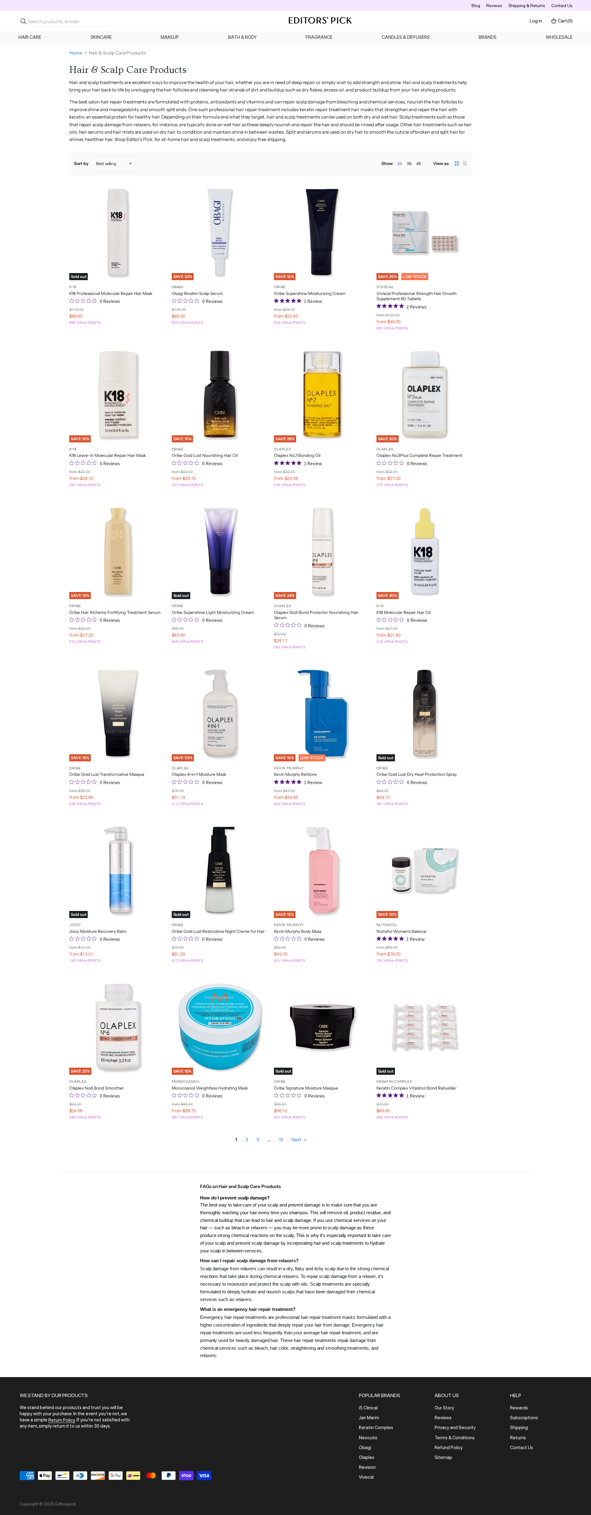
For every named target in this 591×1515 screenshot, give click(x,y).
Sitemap (443, 1457)
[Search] (23, 21)
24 (399, 163)
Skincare (101, 37)
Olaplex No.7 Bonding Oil (297, 455)
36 (409, 163)
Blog (476, 5)
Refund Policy (449, 1447)
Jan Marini (369, 1417)
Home (75, 52)
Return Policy (61, 1420)
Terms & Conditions (455, 1437)
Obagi (365, 1447)
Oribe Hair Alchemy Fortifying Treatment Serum (114, 612)
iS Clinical (368, 1408)
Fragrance (319, 37)
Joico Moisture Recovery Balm (98, 931)
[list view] (465, 163)
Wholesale (559, 37)
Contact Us (562, 5)
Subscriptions (524, 1417)
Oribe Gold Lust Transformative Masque (106, 774)
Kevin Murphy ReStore (295, 774)
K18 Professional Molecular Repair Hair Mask (110, 293)
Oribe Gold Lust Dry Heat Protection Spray (416, 774)
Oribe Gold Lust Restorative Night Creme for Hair (218, 931)
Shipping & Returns (527, 5)
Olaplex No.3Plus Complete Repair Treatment (419, 455)
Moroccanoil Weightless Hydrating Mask (210, 1088)
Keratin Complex (376, 1428)
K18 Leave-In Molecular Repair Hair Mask (107, 455)
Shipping (519, 1428)
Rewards (519, 1408)
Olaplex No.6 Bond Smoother (96, 1088)
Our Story (444, 1408)
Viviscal (366, 1477)
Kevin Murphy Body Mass (297, 931)
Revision (367, 1467)
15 (281, 1139)
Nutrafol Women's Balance (401, 931)
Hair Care (29, 37)
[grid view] (457, 163)
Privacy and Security (455, 1428)
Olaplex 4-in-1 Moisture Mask (199, 774)
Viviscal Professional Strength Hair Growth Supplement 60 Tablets (416, 296)
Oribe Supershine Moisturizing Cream (309, 293)
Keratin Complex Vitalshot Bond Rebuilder (416, 1088)
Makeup (170, 37)
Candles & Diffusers (406, 37)
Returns (518, 1437)
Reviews (494, 5)
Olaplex (366, 1457)
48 (418, 163)
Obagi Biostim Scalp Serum (197, 293)
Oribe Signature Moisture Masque (306, 1088)
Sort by (81, 163)
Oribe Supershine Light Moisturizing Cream (213, 612)
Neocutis (368, 1437)
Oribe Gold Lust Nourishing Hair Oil (205, 455)
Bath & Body (242, 37)
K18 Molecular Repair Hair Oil (403, 612)
